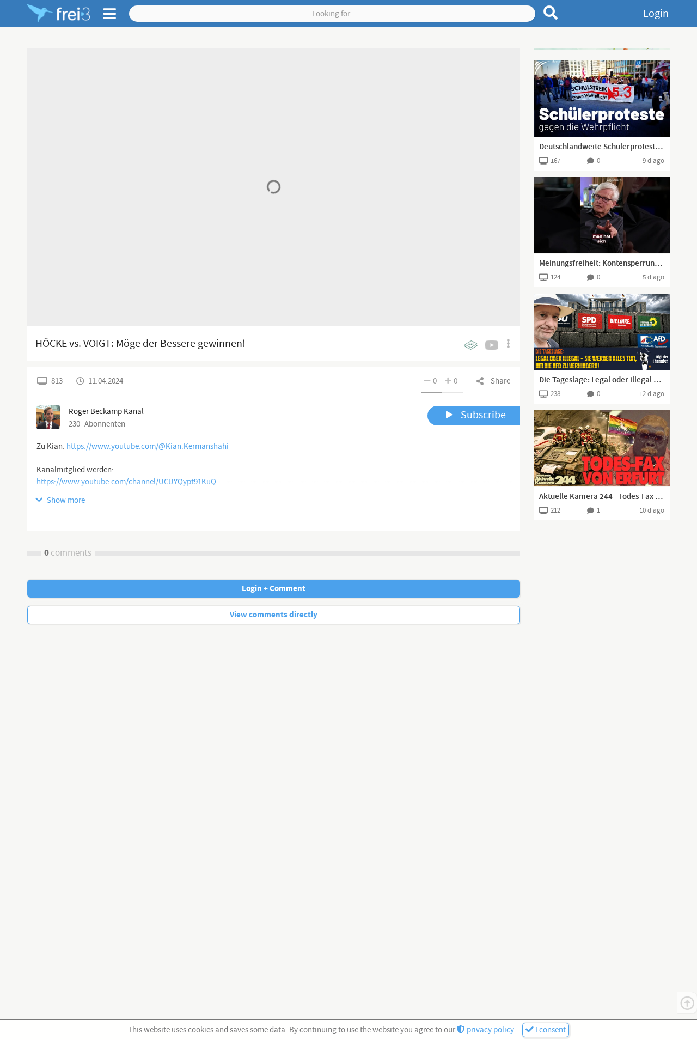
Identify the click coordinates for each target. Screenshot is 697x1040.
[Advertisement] (602, 49)
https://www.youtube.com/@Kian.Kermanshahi (147, 446)
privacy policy (490, 1030)
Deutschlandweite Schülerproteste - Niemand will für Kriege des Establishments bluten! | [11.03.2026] (601, 147)
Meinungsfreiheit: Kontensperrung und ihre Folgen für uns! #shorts (601, 263)
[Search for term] (551, 12)
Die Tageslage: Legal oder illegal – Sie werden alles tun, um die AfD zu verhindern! (601, 380)
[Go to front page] (58, 13)
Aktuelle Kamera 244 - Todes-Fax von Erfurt (601, 496)
